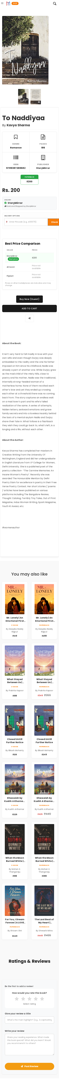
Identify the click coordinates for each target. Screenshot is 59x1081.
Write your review (14, 1031)
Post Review (31, 1066)
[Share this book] (29, 318)
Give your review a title (18, 1013)
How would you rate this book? (29, 993)
